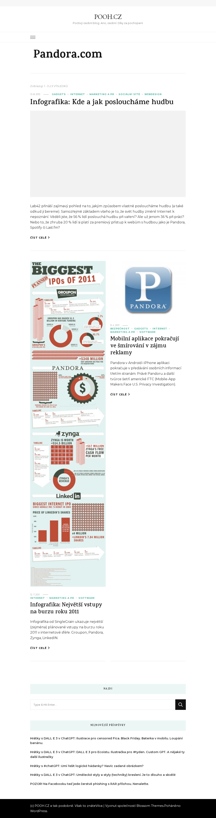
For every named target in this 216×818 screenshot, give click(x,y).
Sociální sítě (129, 94)
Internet (77, 94)
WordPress (38, 811)
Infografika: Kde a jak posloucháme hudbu (102, 103)
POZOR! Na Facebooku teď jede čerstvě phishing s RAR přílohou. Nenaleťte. (89, 784)
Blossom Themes (149, 806)
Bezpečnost (120, 328)
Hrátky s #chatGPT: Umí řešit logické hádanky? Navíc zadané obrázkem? (87, 766)
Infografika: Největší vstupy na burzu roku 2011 (66, 609)
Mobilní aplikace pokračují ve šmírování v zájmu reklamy (144, 346)
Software (86, 598)
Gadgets (59, 94)
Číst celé (38, 237)
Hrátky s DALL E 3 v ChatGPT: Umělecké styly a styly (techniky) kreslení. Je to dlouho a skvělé (103, 775)
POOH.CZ (108, 17)
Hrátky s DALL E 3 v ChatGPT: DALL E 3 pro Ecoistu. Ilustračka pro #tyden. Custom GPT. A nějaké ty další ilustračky (107, 754)
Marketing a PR (101, 94)
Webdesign (153, 94)
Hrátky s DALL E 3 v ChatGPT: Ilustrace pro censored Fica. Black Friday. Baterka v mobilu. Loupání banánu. (106, 740)
